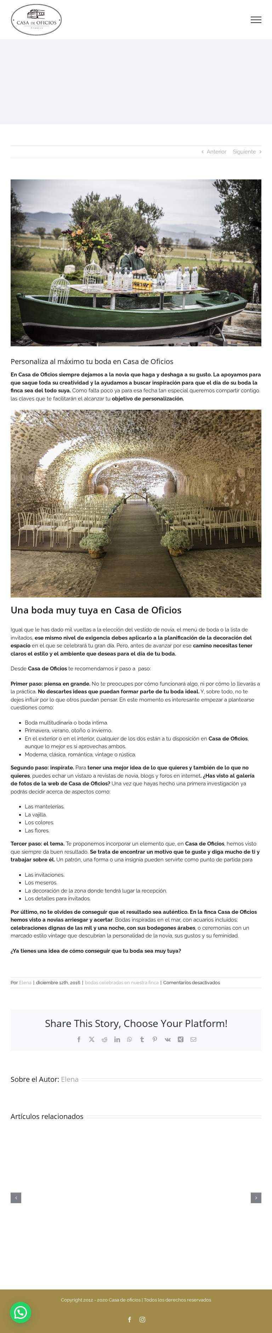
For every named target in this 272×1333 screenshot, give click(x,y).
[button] (20, 1312)
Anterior (216, 152)
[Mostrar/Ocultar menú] (256, 20)
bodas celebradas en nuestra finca (122, 982)
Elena (25, 982)
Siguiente (244, 152)
